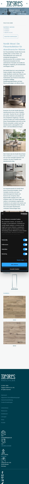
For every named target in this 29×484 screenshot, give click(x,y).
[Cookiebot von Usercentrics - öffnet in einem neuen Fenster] (20, 214)
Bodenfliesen (18, 11)
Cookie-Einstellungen (7, 402)
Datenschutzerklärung (7, 400)
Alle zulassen (14, 264)
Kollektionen (11, 11)
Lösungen (3, 416)
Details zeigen (20, 260)
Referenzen (4, 410)
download (3, 456)
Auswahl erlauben (14, 269)
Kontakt (3, 422)
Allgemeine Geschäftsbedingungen (10, 397)
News (2, 419)
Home (6, 11)
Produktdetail (15, 155)
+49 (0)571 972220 (6, 445)
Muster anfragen (10, 36)
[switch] (25, 244)
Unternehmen (4, 408)
